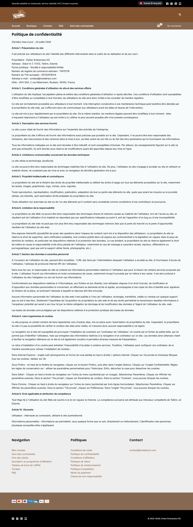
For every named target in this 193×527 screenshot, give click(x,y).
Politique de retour (80, 461)
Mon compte (18, 450)
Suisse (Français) (152, 3)
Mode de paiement (81, 472)
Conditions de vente (81, 450)
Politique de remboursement (86, 465)
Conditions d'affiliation (83, 457)
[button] (180, 14)
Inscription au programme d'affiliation (32, 461)
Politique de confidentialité (85, 454)
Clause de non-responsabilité (86, 476)
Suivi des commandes (82, 25)
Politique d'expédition (82, 469)
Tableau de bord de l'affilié (26, 465)
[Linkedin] (175, 3)
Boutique (31, 25)
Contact (47, 25)
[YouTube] (180, 3)
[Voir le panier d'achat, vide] (158, 26)
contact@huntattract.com (142, 450)
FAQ (61, 25)
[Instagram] (171, 3)
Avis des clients (20, 457)
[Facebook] (167, 3)
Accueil (16, 25)
